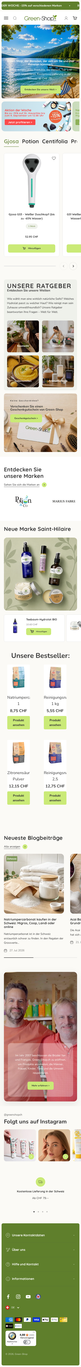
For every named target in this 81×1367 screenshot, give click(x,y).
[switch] (26, 1342)
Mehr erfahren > (41, 1085)
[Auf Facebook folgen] (8, 1296)
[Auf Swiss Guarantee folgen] (38, 1296)
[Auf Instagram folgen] (18, 1296)
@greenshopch (13, 1115)
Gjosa (11, 141)
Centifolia (55, 141)
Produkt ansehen (18, 723)
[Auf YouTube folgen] (28, 1296)
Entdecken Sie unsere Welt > (41, 89)
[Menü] (33, 1333)
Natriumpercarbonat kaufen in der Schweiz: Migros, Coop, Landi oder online (30, 923)
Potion (30, 141)
